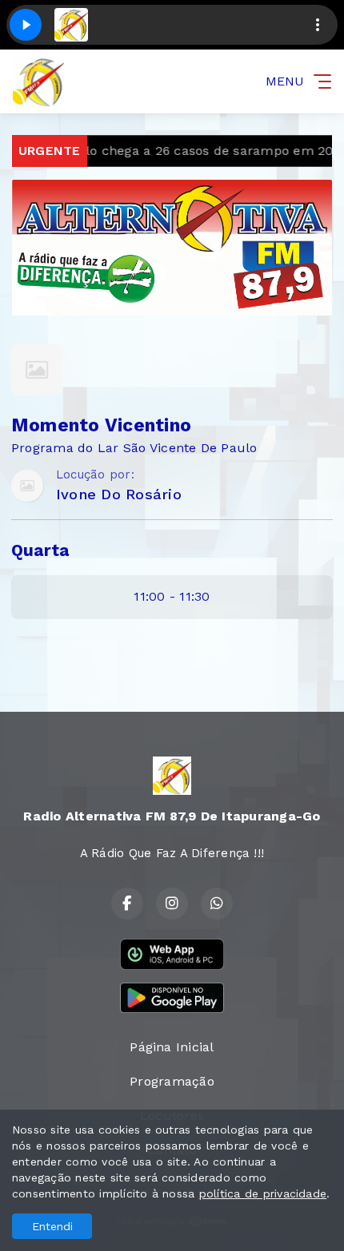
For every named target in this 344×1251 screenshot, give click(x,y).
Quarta (40, 550)
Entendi (52, 1226)
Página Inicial (172, 1046)
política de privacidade (263, 1193)
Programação (172, 1081)
